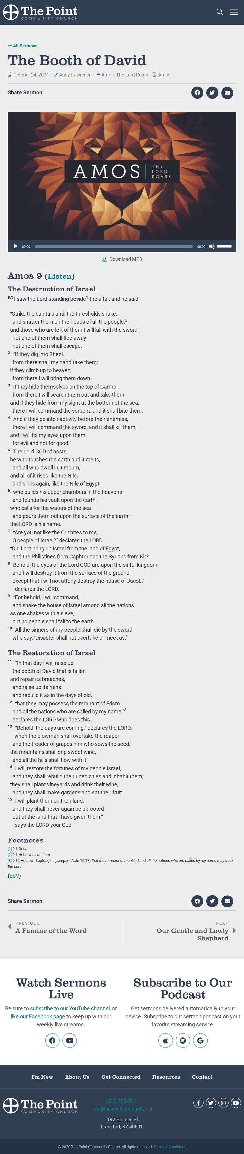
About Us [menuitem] (77, 1076)
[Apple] (165, 1040)
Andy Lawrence (75, 75)
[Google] (200, 1040)
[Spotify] (183, 1040)
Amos (164, 75)
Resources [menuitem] (166, 1076)
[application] (122, 246)
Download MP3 (125, 259)
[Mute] (212, 246)
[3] (10, 860)
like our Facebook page (38, 1016)
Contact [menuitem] (202, 1076)
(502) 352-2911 (122, 1101)
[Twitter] (211, 1103)
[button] (220, 12)
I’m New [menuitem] (42, 1076)
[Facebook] (52, 1040)
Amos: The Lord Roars (124, 75)
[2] (10, 854)
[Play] (15, 246)
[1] (10, 848)
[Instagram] (223, 1103)
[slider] (225, 245)
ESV (14, 876)
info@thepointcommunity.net (121, 1109)
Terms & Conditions (170, 1146)
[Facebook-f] (198, 1103)
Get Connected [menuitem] (120, 1076)
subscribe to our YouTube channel (70, 1008)
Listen (60, 275)
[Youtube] (69, 1040)
